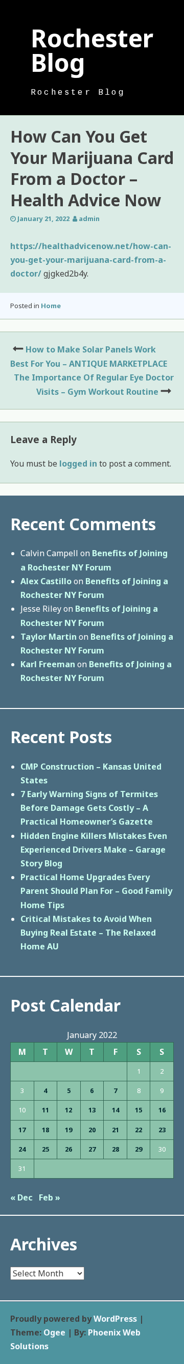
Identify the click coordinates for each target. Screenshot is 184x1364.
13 (92, 1109)
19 (68, 1129)
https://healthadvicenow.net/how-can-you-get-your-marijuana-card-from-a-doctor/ (90, 259)
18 (45, 1129)
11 (45, 1109)
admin (89, 218)
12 (68, 1109)
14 (115, 1109)
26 (68, 1149)
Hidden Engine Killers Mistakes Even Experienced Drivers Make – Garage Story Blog (93, 849)
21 (115, 1129)
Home (51, 305)
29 (138, 1149)
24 (22, 1149)
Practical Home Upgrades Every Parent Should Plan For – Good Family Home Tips (96, 890)
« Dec (21, 1197)
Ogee (54, 1332)
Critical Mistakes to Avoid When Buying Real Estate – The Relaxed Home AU (88, 932)
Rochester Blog (92, 50)
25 (45, 1149)
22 (138, 1129)
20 (92, 1129)
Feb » (49, 1197)
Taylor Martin (48, 636)
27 (92, 1149)
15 (138, 1109)
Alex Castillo (46, 581)
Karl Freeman (47, 664)
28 (115, 1149)
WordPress (115, 1318)
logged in (78, 463)
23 (162, 1129)
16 (162, 1109)
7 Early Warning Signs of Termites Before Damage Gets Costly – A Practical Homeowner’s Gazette (89, 807)
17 (22, 1129)
